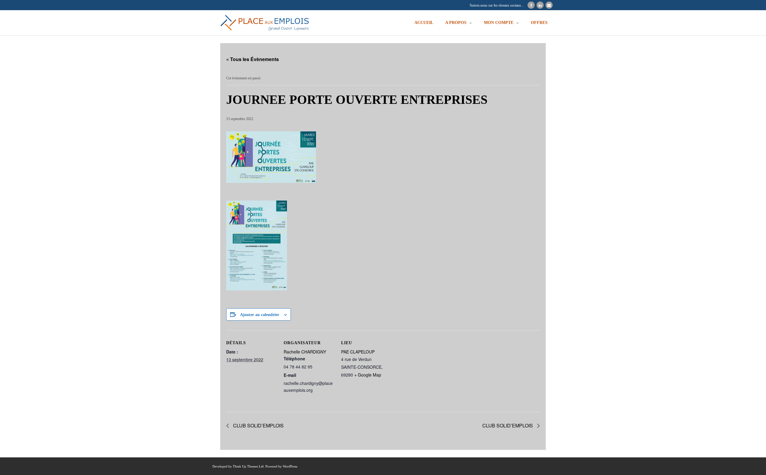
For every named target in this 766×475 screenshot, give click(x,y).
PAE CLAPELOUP (358, 352)
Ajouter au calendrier (259, 314)
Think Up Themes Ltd (248, 466)
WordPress (290, 466)
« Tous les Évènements (252, 59)
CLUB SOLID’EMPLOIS (258, 425)
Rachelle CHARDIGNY (305, 352)
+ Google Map (367, 375)
